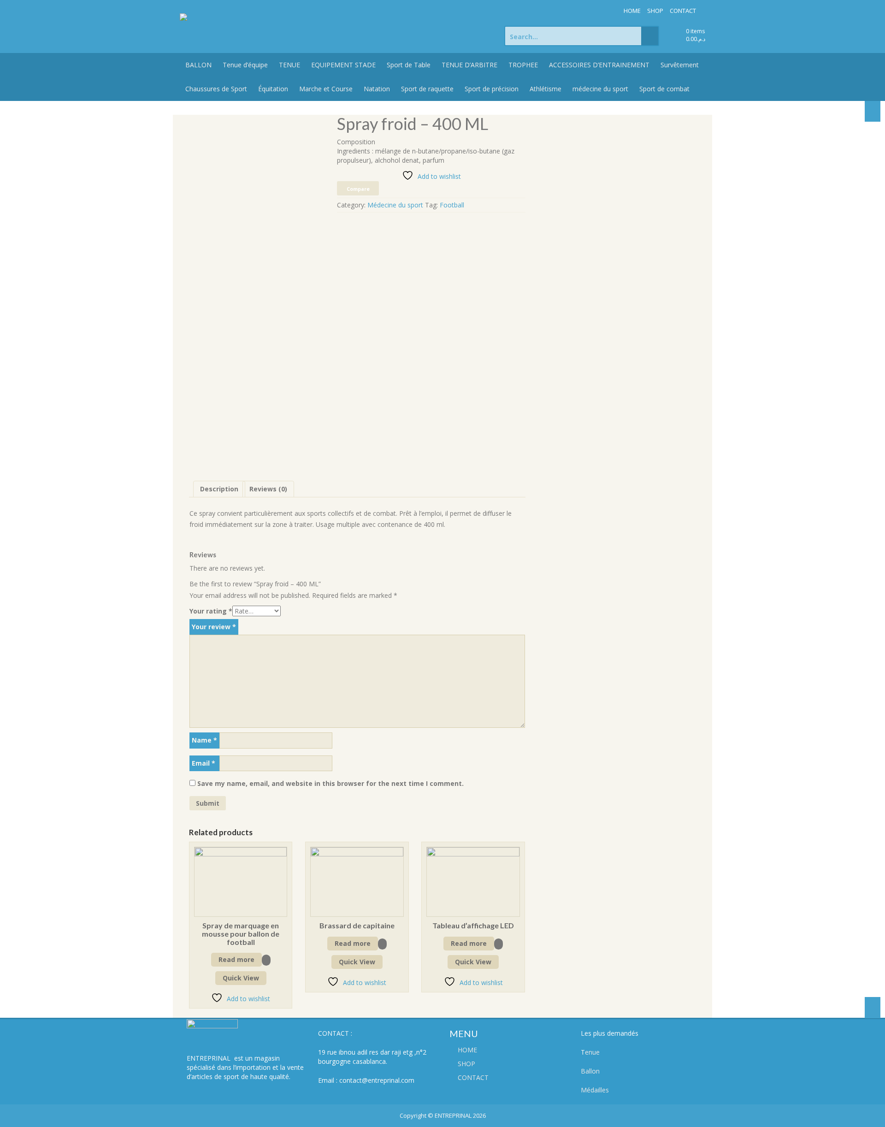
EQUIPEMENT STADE (343, 64)
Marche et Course (326, 88)
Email (203, 763)
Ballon (590, 1071)
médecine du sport (600, 88)
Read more (236, 959)
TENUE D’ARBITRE (469, 64)
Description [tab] (219, 488)
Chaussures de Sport (216, 88)
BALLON (198, 64)
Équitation (273, 88)
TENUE (289, 64)
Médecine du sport (395, 205)
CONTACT (683, 10)
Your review (214, 626)
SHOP (655, 10)
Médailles (595, 1090)
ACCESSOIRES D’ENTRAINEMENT (599, 64)
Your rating (210, 611)
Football (452, 205)
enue (592, 1052)
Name (204, 740)
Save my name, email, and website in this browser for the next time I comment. (330, 783)
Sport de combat (664, 88)
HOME (632, 10)
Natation (377, 88)
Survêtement (680, 64)
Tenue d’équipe (245, 64)
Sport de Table (409, 64)
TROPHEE (523, 64)
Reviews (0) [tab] (268, 488)
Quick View (241, 978)
